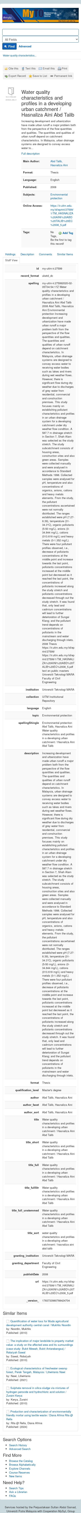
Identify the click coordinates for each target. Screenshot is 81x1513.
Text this (30, 68)
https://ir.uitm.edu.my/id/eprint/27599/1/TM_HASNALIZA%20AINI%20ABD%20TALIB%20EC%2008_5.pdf (62, 215)
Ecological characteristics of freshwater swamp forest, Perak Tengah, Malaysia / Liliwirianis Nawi (36, 1370)
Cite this (13, 68)
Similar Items (65, 254)
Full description (30, 153)
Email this (49, 68)
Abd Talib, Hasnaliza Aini (59, 163)
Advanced (25, 46)
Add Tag (67, 233)
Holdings (10, 254)
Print (64, 68)
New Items (15, 1476)
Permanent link (63, 76)
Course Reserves (19, 1472)
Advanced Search (20, 1449)
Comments (45, 254)
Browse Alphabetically (22, 1464)
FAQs (12, 1496)
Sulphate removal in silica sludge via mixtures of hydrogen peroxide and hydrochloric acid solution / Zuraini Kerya (37, 1391)
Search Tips (16, 1488)
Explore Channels (19, 1468)
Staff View (11, 260)
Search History (18, 1445)
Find (11, 46)
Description (27, 254)
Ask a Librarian (18, 1492)
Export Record (17, 76)
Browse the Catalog (21, 1461)
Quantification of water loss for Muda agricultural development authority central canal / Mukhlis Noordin (38, 1323)
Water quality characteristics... (19, 55)
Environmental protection (59, 196)
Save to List (40, 76)
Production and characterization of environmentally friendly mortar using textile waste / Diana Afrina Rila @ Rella (39, 1415)
